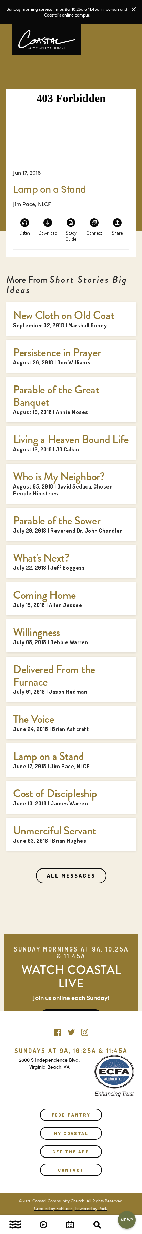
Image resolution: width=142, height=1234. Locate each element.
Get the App (71, 1151)
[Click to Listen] (24, 226)
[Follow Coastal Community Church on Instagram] (84, 1031)
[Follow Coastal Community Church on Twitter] (71, 1031)
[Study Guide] (71, 226)
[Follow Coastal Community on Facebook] (57, 1031)
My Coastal (71, 1133)
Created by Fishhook (53, 1208)
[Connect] (94, 226)
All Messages (71, 875)
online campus (75, 15)
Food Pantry (71, 1115)
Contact (71, 1170)
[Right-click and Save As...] (47, 226)
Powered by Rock (91, 1208)
